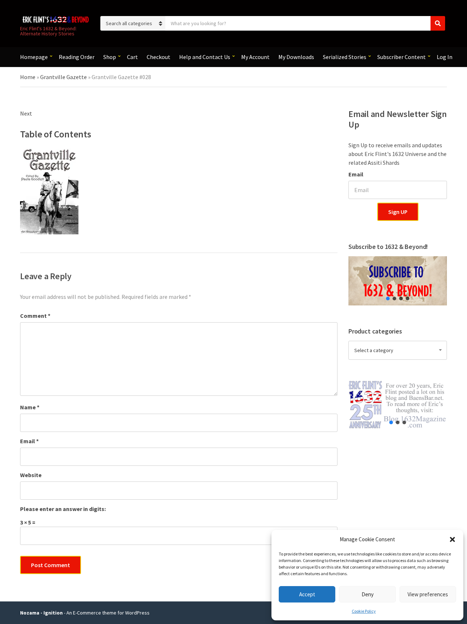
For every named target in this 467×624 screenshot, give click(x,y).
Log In (444, 57)
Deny (368, 594)
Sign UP (398, 211)
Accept (307, 594)
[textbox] (398, 350)
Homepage (34, 57)
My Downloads (296, 57)
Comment (35, 315)
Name (29, 407)
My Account (255, 57)
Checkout (158, 57)
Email (29, 441)
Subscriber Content (401, 57)
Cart (132, 57)
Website (31, 475)
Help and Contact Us (204, 57)
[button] (452, 539)
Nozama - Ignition (41, 612)
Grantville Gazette (63, 77)
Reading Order (76, 57)
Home (27, 77)
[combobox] (397, 350)
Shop (109, 57)
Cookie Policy (364, 611)
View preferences (428, 594)
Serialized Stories (344, 57)
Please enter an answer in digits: (63, 508)
